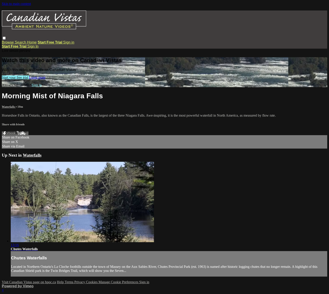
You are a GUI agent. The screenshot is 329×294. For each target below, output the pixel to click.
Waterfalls (9, 106)
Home (32, 42)
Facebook (9, 133)
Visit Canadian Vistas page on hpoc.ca (29, 282)
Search (21, 42)
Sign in (68, 42)
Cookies (92, 282)
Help (61, 282)
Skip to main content (16, 4)
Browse (8, 42)
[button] (4, 38)
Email (24, 133)
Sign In (32, 46)
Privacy (80, 282)
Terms (69, 282)
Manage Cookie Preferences (118, 282)
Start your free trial (15, 77)
